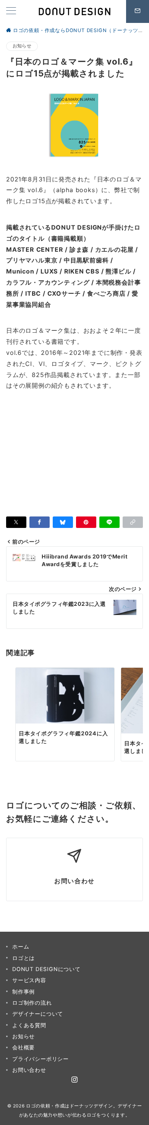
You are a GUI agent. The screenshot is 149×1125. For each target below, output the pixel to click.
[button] (133, 522)
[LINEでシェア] (109, 522)
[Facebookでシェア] (39, 522)
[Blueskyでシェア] (63, 522)
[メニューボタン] (11, 11)
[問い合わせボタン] (137, 11)
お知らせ (22, 46)
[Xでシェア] (16, 522)
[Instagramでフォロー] (74, 1080)
